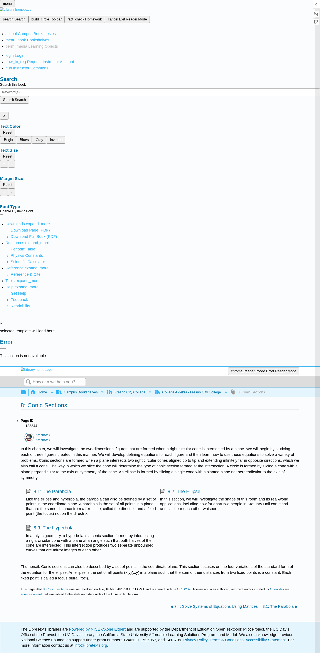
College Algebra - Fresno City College (191, 392)
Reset (7, 132)
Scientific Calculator (28, 262)
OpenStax (43, 434)
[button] (19, 299)
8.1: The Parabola (52, 491)
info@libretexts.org (90, 645)
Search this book (13, 84)
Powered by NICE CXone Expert (98, 629)
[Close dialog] (3, 348)
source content (31, 594)
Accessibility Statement (266, 640)
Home (42, 392)
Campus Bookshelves (81, 392)
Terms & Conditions (227, 640)
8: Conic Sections (55, 589)
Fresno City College (130, 392)
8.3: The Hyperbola (54, 527)
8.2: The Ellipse (184, 491)
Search (28, 382)
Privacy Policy (195, 640)
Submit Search (14, 100)
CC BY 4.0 (184, 589)
